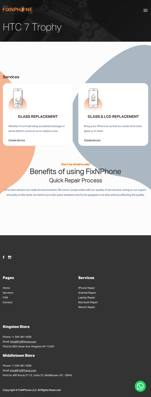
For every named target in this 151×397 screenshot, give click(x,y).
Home (6, 288)
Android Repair (87, 293)
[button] (140, 386)
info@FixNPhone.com (23, 341)
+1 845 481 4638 (21, 337)
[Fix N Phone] (17, 9)
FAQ (5, 297)
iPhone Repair (86, 288)
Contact (8, 302)
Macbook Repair (88, 302)
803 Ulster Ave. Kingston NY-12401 (34, 346)
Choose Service (16, 140)
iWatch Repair (86, 307)
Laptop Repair (86, 297)
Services (8, 293)
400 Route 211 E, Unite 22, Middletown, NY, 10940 (42, 375)
